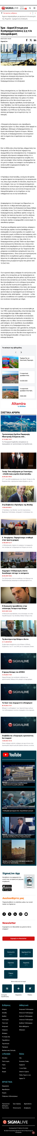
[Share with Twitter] (30, 40)
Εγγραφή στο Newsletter (18, 938)
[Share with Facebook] (26, 40)
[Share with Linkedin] (35, 40)
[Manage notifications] (33, 1132)
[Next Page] (21, 352)
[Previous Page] (16, 352)
